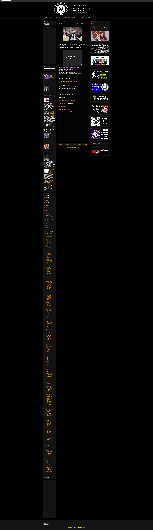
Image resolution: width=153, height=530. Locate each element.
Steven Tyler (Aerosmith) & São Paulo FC (49, 250)
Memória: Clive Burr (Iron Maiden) (49, 370)
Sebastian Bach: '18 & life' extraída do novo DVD (49, 261)
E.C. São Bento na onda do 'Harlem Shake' (48, 269)
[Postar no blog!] (69, 103)
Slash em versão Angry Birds (49, 395)
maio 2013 (49, 233)
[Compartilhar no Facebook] (71, 103)
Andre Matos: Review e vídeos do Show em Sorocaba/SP (49, 298)
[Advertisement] (49, 46)
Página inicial (73, 144)
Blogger (83, 527)
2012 (47, 477)
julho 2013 (49, 230)
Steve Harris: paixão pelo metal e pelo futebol (51, 146)
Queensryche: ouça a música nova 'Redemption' (49, 277)
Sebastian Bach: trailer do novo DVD (49, 363)
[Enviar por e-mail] (68, 103)
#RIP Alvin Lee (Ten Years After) (49, 410)
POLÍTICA (88, 17)
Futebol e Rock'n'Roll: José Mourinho (67, 99)
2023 (47, 199)
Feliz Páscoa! (49, 238)
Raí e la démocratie (51, 134)
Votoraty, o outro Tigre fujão (48, 417)
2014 (47, 213)
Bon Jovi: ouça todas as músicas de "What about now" (49, 388)
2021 (47, 202)
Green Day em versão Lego (49, 282)
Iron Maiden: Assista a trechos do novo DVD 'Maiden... (48, 291)
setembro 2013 (49, 224)
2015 (47, 212)
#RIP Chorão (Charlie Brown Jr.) (48, 414)
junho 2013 (49, 231)
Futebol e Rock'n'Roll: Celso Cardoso (49, 458)
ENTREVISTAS (75, 17)
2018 (47, 207)
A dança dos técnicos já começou (48, 342)
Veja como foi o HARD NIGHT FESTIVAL (51, 76)
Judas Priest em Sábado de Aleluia (49, 246)
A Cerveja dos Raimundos (49, 439)
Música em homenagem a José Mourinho (49, 435)
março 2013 (49, 236)
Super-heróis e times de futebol (51, 170)
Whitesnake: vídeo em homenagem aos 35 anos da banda (49, 331)
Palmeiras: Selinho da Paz (48, 367)
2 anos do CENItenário (49, 265)
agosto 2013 (49, 227)
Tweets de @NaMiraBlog (95, 143)
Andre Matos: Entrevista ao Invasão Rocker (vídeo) (49, 255)
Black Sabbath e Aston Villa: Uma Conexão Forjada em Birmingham (52, 113)
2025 (47, 195)
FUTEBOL (52, 17)
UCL (64, 106)
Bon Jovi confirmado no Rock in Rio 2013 (49, 447)
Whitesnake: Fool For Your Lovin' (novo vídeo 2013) (49, 337)
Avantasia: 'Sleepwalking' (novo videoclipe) (49, 304)
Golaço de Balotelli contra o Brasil (48, 315)
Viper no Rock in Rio (49, 274)
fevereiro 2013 (49, 471)
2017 (47, 208)
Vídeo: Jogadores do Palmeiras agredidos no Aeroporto (48, 401)
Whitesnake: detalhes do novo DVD (49, 354)
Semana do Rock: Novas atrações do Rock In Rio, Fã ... (49, 241)
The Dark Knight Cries (51, 181)
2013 (47, 215)
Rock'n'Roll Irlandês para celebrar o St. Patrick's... (48, 349)
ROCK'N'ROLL (59, 17)
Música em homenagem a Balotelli (67, 100)
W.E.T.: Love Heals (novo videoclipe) (49, 322)
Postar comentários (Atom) (74, 147)
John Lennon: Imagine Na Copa (49, 406)
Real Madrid (61, 106)
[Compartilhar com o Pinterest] (72, 103)
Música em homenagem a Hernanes (49, 318)
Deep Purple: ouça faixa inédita (48, 383)
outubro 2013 (49, 222)
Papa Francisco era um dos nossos (52, 159)
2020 (47, 203)
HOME (46, 17)
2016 (47, 210)
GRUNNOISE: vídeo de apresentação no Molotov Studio (52, 100)
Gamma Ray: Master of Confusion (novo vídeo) (49, 358)
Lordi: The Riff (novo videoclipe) (49, 468)
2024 (47, 197)
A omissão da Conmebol (49, 392)
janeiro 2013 (49, 474)
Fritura (50, 123)
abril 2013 (49, 234)
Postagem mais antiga (82, 144)
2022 (47, 200)
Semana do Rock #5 (48, 307)
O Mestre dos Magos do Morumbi (49, 310)
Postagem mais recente (64, 144)
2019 (47, 205)
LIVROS (82, 17)
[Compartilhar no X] (70, 103)
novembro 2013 (50, 219)
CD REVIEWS (67, 17)
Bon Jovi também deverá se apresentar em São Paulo (48, 423)
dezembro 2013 (50, 216)
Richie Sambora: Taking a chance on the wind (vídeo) (48, 463)
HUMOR (94, 17)
